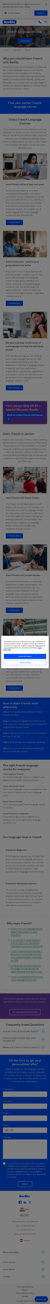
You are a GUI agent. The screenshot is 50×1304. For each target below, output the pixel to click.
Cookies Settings (25, 663)
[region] (25, 652)
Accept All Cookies (25, 656)
